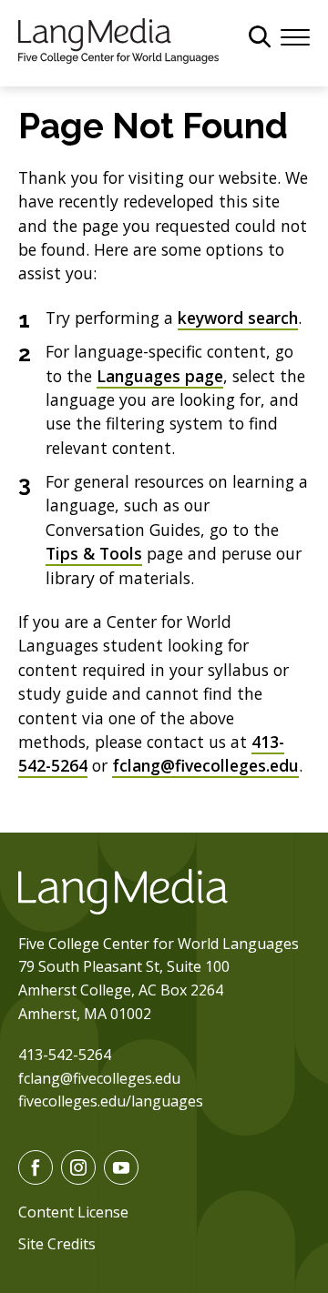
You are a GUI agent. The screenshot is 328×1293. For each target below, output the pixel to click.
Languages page (160, 376)
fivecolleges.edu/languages (110, 1101)
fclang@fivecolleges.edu (205, 765)
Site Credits (57, 1244)
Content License (73, 1212)
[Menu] (295, 35)
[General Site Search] (259, 36)
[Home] (118, 39)
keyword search (238, 317)
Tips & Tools (94, 553)
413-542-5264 (64, 1055)
